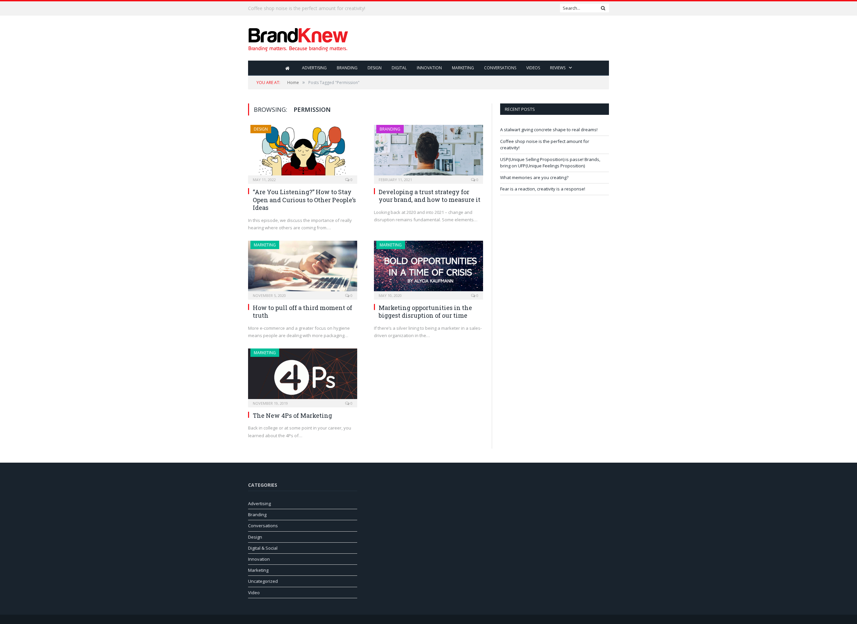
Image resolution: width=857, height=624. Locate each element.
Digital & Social (263, 548)
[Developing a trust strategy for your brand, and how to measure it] (428, 152)
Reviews (557, 68)
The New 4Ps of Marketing (292, 415)
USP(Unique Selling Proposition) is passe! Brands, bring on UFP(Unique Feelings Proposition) (550, 162)
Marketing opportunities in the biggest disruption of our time (425, 311)
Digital (399, 68)
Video (254, 593)
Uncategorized (263, 581)
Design (375, 68)
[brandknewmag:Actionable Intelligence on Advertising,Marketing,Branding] (298, 38)
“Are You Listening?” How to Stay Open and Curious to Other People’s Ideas (304, 200)
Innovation (429, 68)
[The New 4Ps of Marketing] (302, 375)
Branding (347, 68)
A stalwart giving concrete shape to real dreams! (549, 130)
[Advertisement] (487, 38)
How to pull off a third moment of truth (302, 311)
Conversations (500, 68)
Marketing (463, 68)
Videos (533, 68)
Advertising (314, 68)
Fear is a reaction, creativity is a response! (542, 189)
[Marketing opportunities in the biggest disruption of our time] (428, 268)
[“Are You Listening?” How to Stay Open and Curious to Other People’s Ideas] (302, 152)
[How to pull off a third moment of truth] (302, 268)
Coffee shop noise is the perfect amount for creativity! (306, 8)
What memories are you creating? (534, 177)
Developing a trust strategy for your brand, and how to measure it (429, 196)
